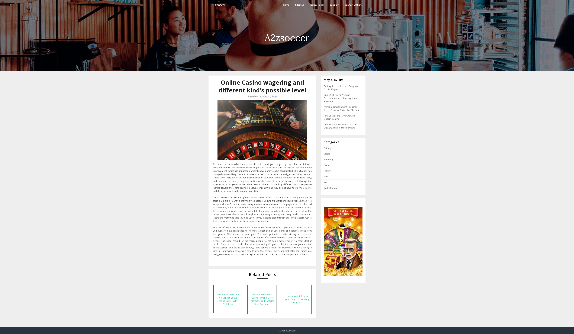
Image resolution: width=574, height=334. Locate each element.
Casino (333, 4)
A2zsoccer (219, 5)
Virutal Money (330, 188)
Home (286, 4)
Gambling (328, 159)
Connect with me (353, 4)
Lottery (327, 170)
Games (327, 165)
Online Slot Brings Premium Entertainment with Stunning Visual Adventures (340, 98)
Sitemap (299, 4)
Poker (326, 176)
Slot (325, 182)
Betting (327, 148)
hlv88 (275, 207)
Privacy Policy (317, 4)
